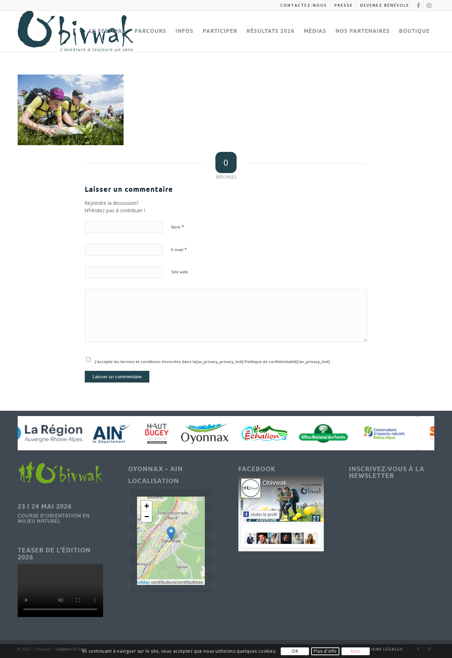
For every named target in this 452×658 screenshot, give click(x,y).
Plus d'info (325, 651)
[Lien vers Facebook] (418, 5)
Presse (343, 5)
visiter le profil (264, 514)
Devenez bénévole (384, 5)
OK (295, 651)
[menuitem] (304, 5)
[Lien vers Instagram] (429, 5)
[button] (171, 533)
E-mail (179, 249)
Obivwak (274, 482)
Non (355, 651)
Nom (177, 227)
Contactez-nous (303, 5)
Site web (179, 271)
